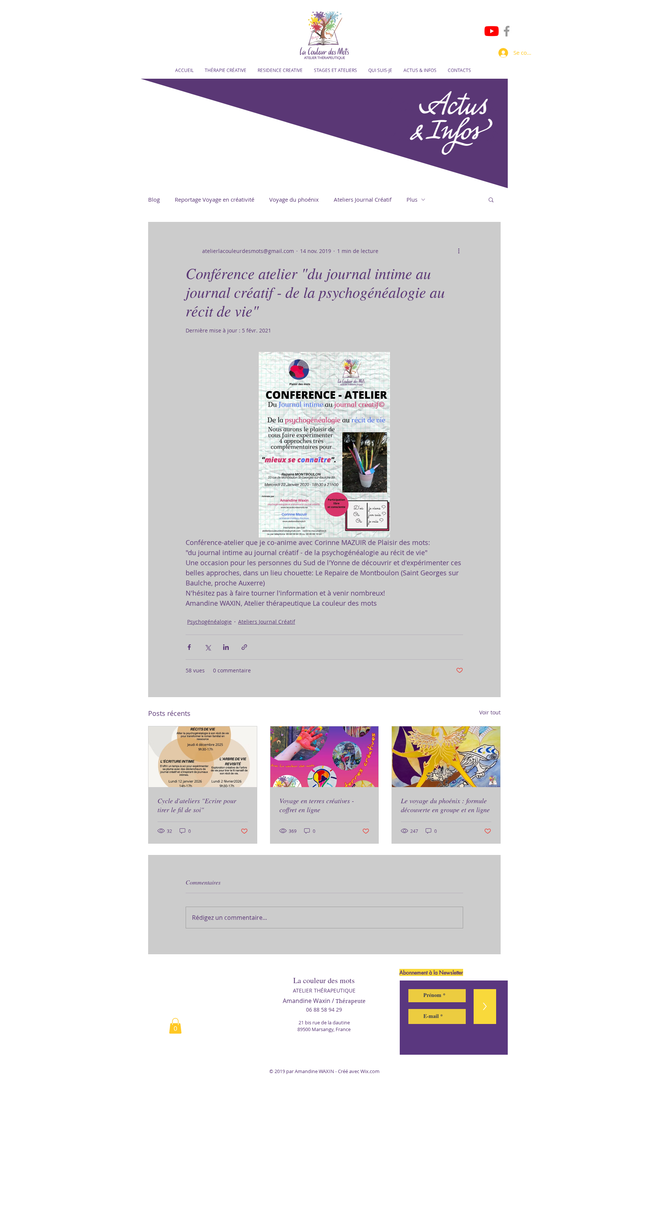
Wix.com (370, 1071)
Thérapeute (351, 1001)
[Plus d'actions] (458, 250)
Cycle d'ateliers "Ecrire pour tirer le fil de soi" (197, 805)
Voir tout (490, 712)
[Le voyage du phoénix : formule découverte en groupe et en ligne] (446, 756)
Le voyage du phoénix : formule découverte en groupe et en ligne (445, 805)
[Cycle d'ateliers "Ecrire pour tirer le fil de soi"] (202, 756)
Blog (154, 199)
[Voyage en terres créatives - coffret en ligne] (324, 756)
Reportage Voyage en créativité (214, 199)
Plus (411, 199)
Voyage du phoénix (294, 199)
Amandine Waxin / (309, 1001)
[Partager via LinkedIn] (226, 647)
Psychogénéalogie (209, 621)
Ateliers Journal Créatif (363, 199)
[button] (491, 199)
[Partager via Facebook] (189, 647)
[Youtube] (491, 31)
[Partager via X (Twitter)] (207, 647)
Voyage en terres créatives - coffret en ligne (316, 805)
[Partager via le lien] (244, 647)
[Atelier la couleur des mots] (507, 31)
